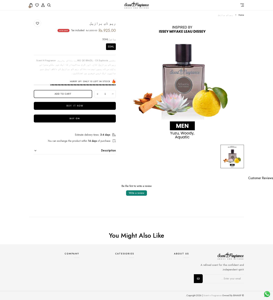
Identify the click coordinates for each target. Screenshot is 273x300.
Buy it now (75, 106)
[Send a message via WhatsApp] (267, 294)
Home (241, 14)
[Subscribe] (198, 278)
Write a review (136, 193)
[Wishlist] (37, 6)
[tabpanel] (231, 156)
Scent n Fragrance (212, 295)
